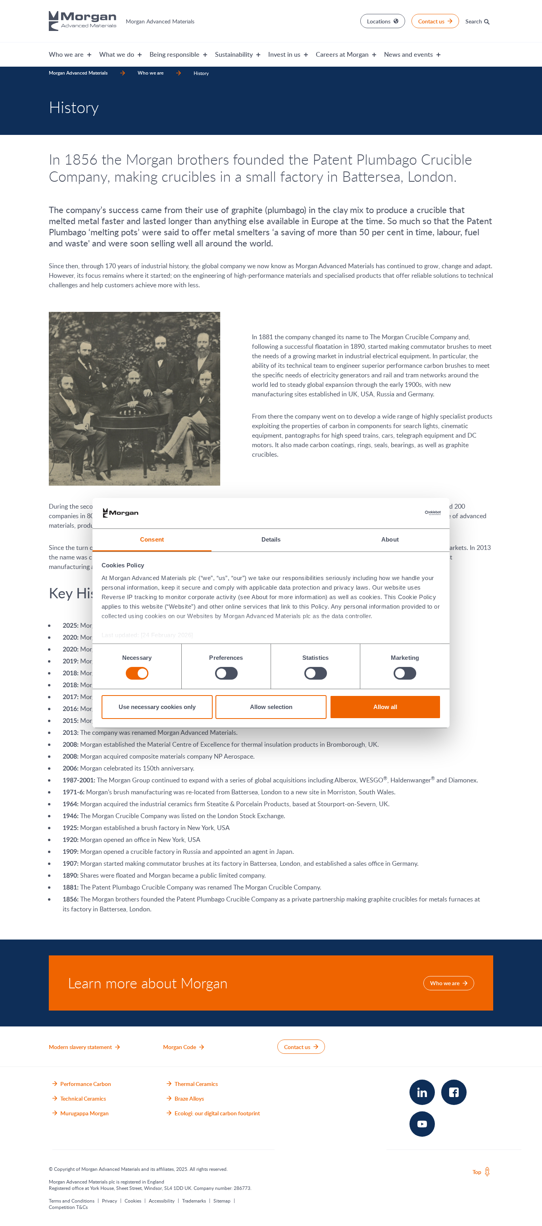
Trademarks (194, 1200)
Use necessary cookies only (157, 706)
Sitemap (222, 1200)
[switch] (226, 673)
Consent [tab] (152, 539)
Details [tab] (271, 539)
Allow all (385, 706)
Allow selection (271, 706)
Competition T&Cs (68, 1207)
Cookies (133, 1200)
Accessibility (162, 1200)
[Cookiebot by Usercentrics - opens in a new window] (406, 513)
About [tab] (390, 539)
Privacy (109, 1200)
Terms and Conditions (71, 1200)
